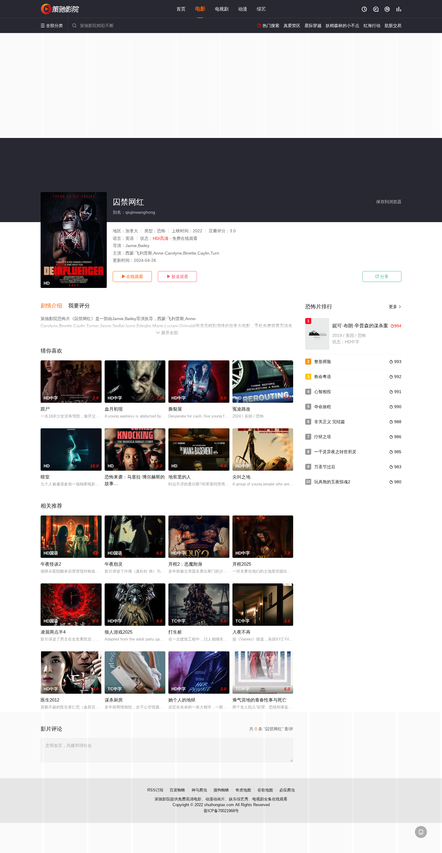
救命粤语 (322, 376)
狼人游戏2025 (118, 631)
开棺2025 (241, 564)
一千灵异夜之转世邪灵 (335, 451)
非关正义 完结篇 (329, 421)
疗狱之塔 (322, 436)
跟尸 (45, 408)
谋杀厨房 (114, 699)
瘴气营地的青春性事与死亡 (259, 699)
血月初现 (114, 408)
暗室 (45, 476)
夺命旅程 (322, 406)
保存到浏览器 (388, 201)
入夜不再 (241, 631)
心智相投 (322, 391)
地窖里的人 (179, 476)
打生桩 (175, 631)
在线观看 (132, 276)
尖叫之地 (241, 476)
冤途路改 (241, 408)
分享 (381, 276)
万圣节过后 (324, 466)
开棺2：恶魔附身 (185, 564)
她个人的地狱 (181, 699)
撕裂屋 (175, 408)
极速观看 (177, 276)
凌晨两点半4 (53, 631)
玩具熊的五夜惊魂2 (332, 481)
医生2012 (50, 699)
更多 (395, 306)
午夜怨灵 (114, 564)
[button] (54, 306)
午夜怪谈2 (51, 564)
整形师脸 (322, 361)
